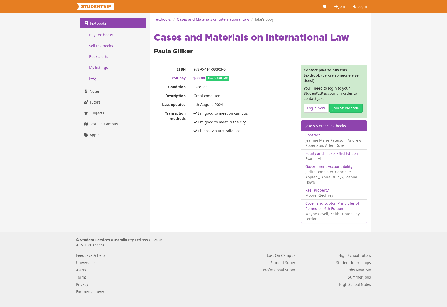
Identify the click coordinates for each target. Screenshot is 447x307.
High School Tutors (354, 255)
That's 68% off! (218, 78)
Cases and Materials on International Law (213, 19)
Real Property (317, 190)
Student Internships (353, 262)
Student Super (282, 262)
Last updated (174, 104)
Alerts (81, 269)
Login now (316, 108)
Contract (312, 135)
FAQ (92, 78)
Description (175, 95)
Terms (81, 277)
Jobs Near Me (359, 269)
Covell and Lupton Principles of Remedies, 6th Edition (332, 206)
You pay (179, 78)
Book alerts (98, 56)
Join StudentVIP (346, 108)
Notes (94, 91)
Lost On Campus (103, 123)
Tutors (94, 102)
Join (341, 6)
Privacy (82, 284)
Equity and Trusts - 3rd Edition (331, 153)
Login (361, 6)
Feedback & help (90, 255)
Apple (94, 134)
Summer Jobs (359, 277)
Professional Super (279, 269)
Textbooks (162, 19)
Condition (177, 86)
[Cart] (324, 6)
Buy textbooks (101, 34)
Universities (86, 262)
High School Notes (355, 284)
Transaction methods (175, 116)
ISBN (181, 69)
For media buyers (91, 291)
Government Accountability (328, 166)
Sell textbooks (101, 45)
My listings (98, 67)
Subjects (96, 113)
